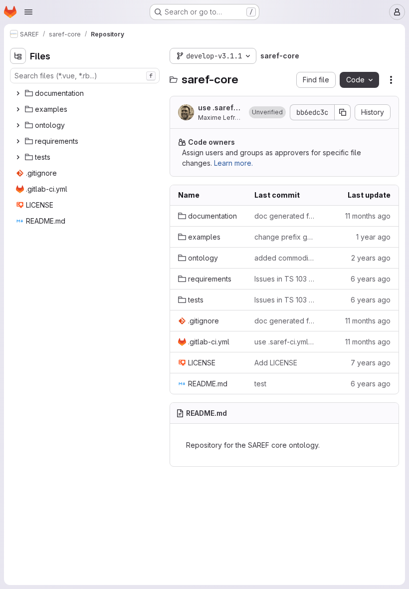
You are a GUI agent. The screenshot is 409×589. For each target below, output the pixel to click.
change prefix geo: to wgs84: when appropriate (284, 237)
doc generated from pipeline (284, 216)
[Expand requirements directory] (18, 141)
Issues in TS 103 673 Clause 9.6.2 (284, 299)
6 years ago (371, 279)
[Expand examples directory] (18, 109)
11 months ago (368, 216)
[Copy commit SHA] (343, 112)
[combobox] (85, 75)
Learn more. (233, 163)
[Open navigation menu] (28, 12)
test (260, 383)
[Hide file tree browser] (18, 56)
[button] (267, 112)
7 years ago (371, 362)
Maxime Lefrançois (226, 117)
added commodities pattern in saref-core (284, 258)
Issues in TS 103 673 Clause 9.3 (284, 279)
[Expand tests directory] (18, 157)
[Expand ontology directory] (18, 125)
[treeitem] (86, 93)
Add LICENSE (275, 362)
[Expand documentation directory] (18, 93)
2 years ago (371, 258)
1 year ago (373, 237)
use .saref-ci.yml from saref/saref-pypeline (220, 108)
